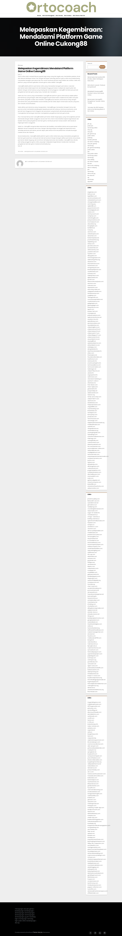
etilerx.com (91, 353)
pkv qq (89, 124)
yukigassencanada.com (94, 291)
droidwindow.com (93, 403)
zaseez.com (91, 212)
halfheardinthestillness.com (96, 630)
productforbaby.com (94, 770)
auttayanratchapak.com (95, 756)
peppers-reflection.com (95, 887)
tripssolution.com (93, 287)
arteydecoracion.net (94, 614)
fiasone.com (91, 811)
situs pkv (90, 132)
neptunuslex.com (93, 511)
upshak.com (91, 833)
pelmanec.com (92, 708)
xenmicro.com (92, 232)
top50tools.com (92, 552)
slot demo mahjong (93, 141)
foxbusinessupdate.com (95, 821)
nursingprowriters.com (94, 847)
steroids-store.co (93, 612)
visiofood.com (92, 401)
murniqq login (23, 919)
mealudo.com (92, 815)
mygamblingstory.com (94, 702)
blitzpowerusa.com (93, 784)
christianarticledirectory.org (96, 689)
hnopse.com (91, 879)
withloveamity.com (93, 250)
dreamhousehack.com (94, 444)
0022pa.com (91, 562)
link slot (90, 163)
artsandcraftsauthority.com (96, 486)
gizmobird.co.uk (92, 505)
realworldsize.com (93, 766)
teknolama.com (92, 768)
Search (90, 63)
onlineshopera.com (93, 234)
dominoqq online (92, 128)
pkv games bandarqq (94, 147)
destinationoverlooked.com (95, 873)
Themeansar (46, 932)
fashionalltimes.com (93, 450)
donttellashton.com (93, 714)
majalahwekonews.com (94, 704)
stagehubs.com (92, 192)
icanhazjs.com (92, 658)
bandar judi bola (92, 140)
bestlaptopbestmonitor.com (96, 618)
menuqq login (19, 909)
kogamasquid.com (93, 681)
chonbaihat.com (92, 606)
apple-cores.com (93, 666)
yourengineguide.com (94, 432)
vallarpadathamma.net (94, 764)
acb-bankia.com (92, 829)
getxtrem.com (92, 799)
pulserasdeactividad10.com (95, 668)
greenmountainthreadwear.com (97, 849)
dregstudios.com (92, 578)
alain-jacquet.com (93, 746)
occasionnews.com (93, 881)
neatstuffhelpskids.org (94, 580)
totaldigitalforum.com (94, 452)
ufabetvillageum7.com (94, 335)
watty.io (90, 732)
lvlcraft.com (91, 279)
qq (88, 177)
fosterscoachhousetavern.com (97, 774)
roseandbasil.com (93, 622)
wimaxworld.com (92, 592)
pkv (89, 151)
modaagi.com (92, 570)
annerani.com (92, 558)
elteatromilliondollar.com (95, 760)
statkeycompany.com (94, 546)
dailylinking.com (92, 242)
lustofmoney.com (93, 883)
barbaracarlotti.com (93, 670)
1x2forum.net (91, 194)
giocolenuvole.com (93, 246)
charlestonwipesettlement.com (97, 859)
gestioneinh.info (92, 389)
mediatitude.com (93, 532)
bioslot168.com (92, 484)
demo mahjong (92, 167)
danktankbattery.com (94, 813)
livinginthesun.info (93, 734)
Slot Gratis (59, 15)
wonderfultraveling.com (94, 588)
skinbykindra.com (93, 464)
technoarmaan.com (93, 454)
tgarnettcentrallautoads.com (96, 521)
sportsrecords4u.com (94, 323)
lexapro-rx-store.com (94, 676)
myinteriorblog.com (93, 409)
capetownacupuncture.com (96, 740)
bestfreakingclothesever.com (96, 841)
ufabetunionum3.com (94, 329)
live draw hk (91, 175)
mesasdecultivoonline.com (95, 776)
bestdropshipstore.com (94, 269)
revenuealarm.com (93, 476)
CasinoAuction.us (93, 644)
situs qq (90, 130)
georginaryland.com (93, 620)
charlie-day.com (92, 817)
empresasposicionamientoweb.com (98, 456)
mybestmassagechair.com (95, 632)
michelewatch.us (93, 515)
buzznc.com (91, 460)
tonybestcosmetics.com (95, 458)
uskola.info (91, 373)
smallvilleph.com (92, 572)
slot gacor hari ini (79, 15)
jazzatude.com (92, 560)
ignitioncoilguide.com (94, 480)
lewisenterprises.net (93, 238)
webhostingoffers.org (94, 259)
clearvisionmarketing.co (94, 379)
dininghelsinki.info (93, 349)
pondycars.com (92, 416)
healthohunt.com (93, 359)
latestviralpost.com (93, 780)
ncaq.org (90, 230)
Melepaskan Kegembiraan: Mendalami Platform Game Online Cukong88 (45, 70)
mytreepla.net (92, 313)
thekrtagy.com (92, 438)
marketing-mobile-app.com (96, 807)
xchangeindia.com (93, 440)
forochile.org (91, 584)
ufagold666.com (92, 407)
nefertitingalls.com (93, 218)
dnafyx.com (91, 244)
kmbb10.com (91, 797)
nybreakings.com (93, 434)
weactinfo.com (92, 801)
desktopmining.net (93, 672)
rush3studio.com (92, 716)
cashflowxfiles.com (93, 795)
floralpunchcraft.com (94, 809)
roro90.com (91, 718)
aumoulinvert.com (93, 650)
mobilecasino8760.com (94, 638)
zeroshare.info (92, 564)
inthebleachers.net (93, 674)
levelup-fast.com (93, 311)
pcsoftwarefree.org (93, 240)
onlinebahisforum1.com (94, 200)
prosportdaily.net (92, 391)
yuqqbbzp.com (92, 295)
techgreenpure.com (93, 267)
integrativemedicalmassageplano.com (99, 825)
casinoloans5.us (92, 642)
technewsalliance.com (94, 365)
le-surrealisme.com (93, 540)
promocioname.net (93, 590)
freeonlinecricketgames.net (96, 594)
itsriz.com (90, 736)
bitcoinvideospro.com (94, 742)
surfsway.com (92, 273)
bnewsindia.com (92, 410)
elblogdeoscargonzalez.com (96, 608)
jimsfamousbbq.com (94, 499)
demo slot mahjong (93, 165)
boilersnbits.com (92, 778)
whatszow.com (92, 261)
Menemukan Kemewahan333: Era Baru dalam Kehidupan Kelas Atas (96, 79)
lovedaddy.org (92, 823)
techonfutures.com (93, 418)
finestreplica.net (92, 355)
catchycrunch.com (93, 214)
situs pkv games (92, 143)
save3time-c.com (93, 526)
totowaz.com (91, 857)
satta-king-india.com (94, 289)
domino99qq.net (92, 710)
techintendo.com (93, 265)
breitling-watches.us (93, 519)
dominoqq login (19, 913)
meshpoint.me (92, 750)
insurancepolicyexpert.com (95, 544)
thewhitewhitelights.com (95, 624)
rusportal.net (91, 730)
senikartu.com (92, 728)
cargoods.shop (92, 738)
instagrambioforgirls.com (95, 794)
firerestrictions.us (93, 598)
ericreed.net (91, 634)
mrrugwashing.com (93, 827)
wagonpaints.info (93, 375)
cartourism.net (92, 664)
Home (39, 15)
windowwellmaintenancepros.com (97, 891)
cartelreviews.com (93, 271)
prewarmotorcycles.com (95, 534)
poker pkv (90, 126)
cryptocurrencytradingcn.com (96, 855)
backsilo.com (91, 835)
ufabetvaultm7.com (93, 333)
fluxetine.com (92, 636)
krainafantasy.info (93, 724)
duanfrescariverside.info (95, 351)
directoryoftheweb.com (94, 712)
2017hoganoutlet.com (94, 706)
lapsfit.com (91, 309)
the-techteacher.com (94, 446)
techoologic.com (93, 420)
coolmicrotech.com (93, 442)
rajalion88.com (92, 206)
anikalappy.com (92, 347)
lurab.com (90, 478)
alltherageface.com (93, 466)
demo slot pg (91, 173)
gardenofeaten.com (93, 786)
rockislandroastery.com (94, 472)
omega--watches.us (94, 517)
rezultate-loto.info (93, 319)
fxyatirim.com (92, 254)
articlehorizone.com (93, 293)
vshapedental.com (93, 428)
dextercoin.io (91, 687)
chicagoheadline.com (94, 202)
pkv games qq (92, 134)
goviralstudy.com (93, 662)
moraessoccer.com (93, 582)
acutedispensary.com (94, 851)
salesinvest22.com (93, 393)
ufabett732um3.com (94, 371)
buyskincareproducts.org (95, 678)
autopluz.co (91, 525)
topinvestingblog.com (94, 550)
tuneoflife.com (92, 889)
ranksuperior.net (92, 869)
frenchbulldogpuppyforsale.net (97, 679)
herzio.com (91, 720)
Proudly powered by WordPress (23, 932)
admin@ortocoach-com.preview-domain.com (35, 151)
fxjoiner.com (91, 462)
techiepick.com (92, 412)
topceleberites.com (93, 325)
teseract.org (91, 395)
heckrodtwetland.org (94, 628)
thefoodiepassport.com (94, 652)
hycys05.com (91, 788)
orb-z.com (91, 772)
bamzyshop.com (92, 414)
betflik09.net (91, 228)
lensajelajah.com (92, 226)
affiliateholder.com (93, 893)
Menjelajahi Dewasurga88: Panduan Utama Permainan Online (96, 93)
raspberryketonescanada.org (96, 422)
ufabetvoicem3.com (94, 337)
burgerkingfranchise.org (94, 762)
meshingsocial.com (93, 803)
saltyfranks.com (92, 556)
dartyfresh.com (92, 236)
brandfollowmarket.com (95, 861)
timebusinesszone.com (94, 885)
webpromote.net (92, 610)
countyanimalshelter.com (95, 865)
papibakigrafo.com (93, 656)
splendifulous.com (93, 321)
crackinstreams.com (94, 301)
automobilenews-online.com (96, 448)
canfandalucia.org (93, 430)
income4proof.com (93, 222)
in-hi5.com (91, 722)
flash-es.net (91, 831)
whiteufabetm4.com (94, 345)
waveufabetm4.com (94, 339)
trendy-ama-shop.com (94, 397)
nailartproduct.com (93, 275)
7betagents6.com (93, 297)
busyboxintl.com (92, 754)
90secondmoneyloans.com (96, 281)
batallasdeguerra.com (94, 576)
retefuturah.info (92, 361)
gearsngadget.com (93, 305)
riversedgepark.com (93, 210)
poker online (91, 136)
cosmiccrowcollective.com (95, 744)
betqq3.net (91, 640)
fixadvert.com (92, 523)
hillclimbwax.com (93, 877)
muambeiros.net (92, 602)
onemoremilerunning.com (95, 790)
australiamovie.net (93, 503)
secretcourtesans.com (94, 198)
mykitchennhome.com (94, 648)
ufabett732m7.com (93, 399)
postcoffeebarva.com (94, 758)
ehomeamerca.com (93, 263)
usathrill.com (91, 426)
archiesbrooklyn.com (94, 600)
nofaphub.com (92, 216)
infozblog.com (92, 604)
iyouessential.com (93, 248)
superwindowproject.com (95, 654)
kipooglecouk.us (92, 646)
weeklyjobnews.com (93, 863)
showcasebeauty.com (94, 542)
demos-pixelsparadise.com (95, 530)
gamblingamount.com (94, 875)
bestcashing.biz (92, 596)
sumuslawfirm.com (93, 845)
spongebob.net (92, 752)
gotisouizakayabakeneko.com (96, 748)
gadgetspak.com (92, 303)
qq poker (90, 181)
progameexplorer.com (94, 470)
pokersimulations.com (94, 315)
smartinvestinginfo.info (94, 363)
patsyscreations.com (94, 220)
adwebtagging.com (93, 867)
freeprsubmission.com (94, 405)
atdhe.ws (90, 626)
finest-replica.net (93, 387)
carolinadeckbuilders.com (95, 548)
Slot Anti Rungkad (48, 15)
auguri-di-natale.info (94, 513)
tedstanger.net (92, 369)
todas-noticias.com (93, 726)
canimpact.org (92, 660)
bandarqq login (19, 911)
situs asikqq (91, 159)
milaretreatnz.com (93, 568)
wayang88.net (92, 341)
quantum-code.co (93, 381)
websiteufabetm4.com (94, 343)
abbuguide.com (92, 255)
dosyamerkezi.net (93, 538)
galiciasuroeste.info (93, 574)
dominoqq (91, 145)
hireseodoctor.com (93, 307)
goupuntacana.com (93, 208)
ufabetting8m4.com (94, 327)
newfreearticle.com (93, 782)
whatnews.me (92, 383)
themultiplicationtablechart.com (97, 683)
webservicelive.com (93, 488)
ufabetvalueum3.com (94, 331)
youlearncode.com (93, 252)
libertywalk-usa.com (93, 501)
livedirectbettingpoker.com (95, 819)
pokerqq (90, 138)
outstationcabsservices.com (96, 436)
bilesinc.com (91, 566)
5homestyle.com (92, 691)
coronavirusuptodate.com (95, 299)
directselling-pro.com (94, 474)
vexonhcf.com (92, 528)
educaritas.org (92, 224)
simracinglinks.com (93, 536)
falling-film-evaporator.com (96, 843)
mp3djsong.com (92, 507)
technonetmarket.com (94, 367)
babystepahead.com (94, 871)
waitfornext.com (92, 377)
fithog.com (91, 616)
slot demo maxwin (93, 161)
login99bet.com (92, 196)
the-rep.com (91, 554)
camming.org (91, 204)
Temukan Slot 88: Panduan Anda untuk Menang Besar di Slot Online (96, 109)
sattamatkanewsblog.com (95, 853)
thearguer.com (92, 805)
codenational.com (93, 468)
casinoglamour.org (93, 685)
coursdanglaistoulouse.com (96, 509)
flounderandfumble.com (95, 357)
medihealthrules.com (94, 424)
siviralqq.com (91, 837)
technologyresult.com (94, 257)
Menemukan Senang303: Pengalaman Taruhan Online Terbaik (96, 101)
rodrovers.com (92, 285)
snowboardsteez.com (94, 792)
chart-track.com (92, 586)
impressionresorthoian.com (95, 839)
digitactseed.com (93, 277)
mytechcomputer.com (94, 482)
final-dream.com (93, 385)
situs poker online (93, 153)
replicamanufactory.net (95, 317)
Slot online (68, 15)
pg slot (27, 917)
